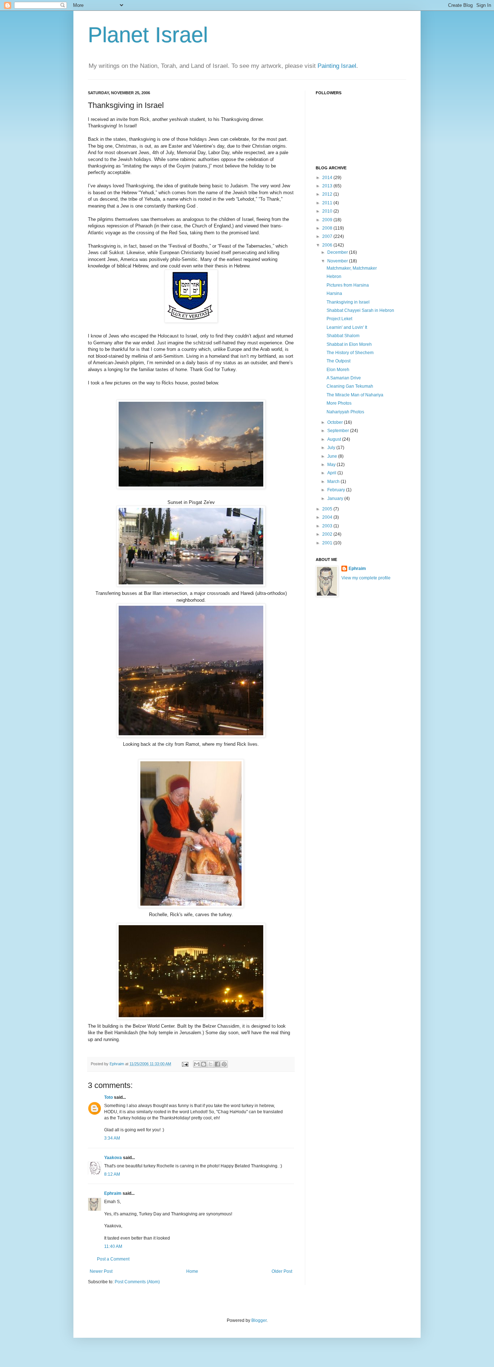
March (334, 481)
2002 (327, 534)
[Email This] (196, 1064)
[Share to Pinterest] (224, 1064)
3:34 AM (112, 1138)
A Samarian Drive (344, 377)
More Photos (339, 403)
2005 (327, 508)
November (338, 261)
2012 (327, 194)
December (338, 252)
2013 (327, 185)
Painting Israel (337, 65)
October (335, 422)
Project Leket (339, 318)
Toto (108, 1097)
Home (192, 1271)
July (331, 447)
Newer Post (101, 1271)
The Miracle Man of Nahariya (355, 394)
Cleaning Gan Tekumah (350, 386)
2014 (327, 177)
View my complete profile (366, 577)
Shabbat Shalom (343, 335)
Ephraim (113, 1193)
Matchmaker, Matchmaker (352, 268)
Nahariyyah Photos (345, 411)
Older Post (282, 1271)
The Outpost (338, 360)
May (332, 464)
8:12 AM (112, 1174)
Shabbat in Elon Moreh (349, 344)
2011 (327, 202)
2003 (327, 525)
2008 (327, 228)
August (334, 439)
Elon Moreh (338, 369)
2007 (327, 236)
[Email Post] (184, 1064)
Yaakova (113, 1157)
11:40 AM (113, 1246)
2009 (327, 219)
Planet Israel (148, 35)
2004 (327, 517)
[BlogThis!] (203, 1064)
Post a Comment (113, 1259)
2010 (327, 211)
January (335, 498)
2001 (327, 542)
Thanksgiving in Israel (348, 302)
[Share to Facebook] (217, 1064)
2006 (327, 245)
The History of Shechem (350, 352)
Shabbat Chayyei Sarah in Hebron (360, 310)
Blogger (259, 1320)
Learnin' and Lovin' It (347, 327)
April (332, 472)
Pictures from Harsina (348, 285)
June (332, 456)
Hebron (334, 276)
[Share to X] (210, 1064)
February (336, 489)
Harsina (334, 293)
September (338, 430)
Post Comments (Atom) (137, 1281)
